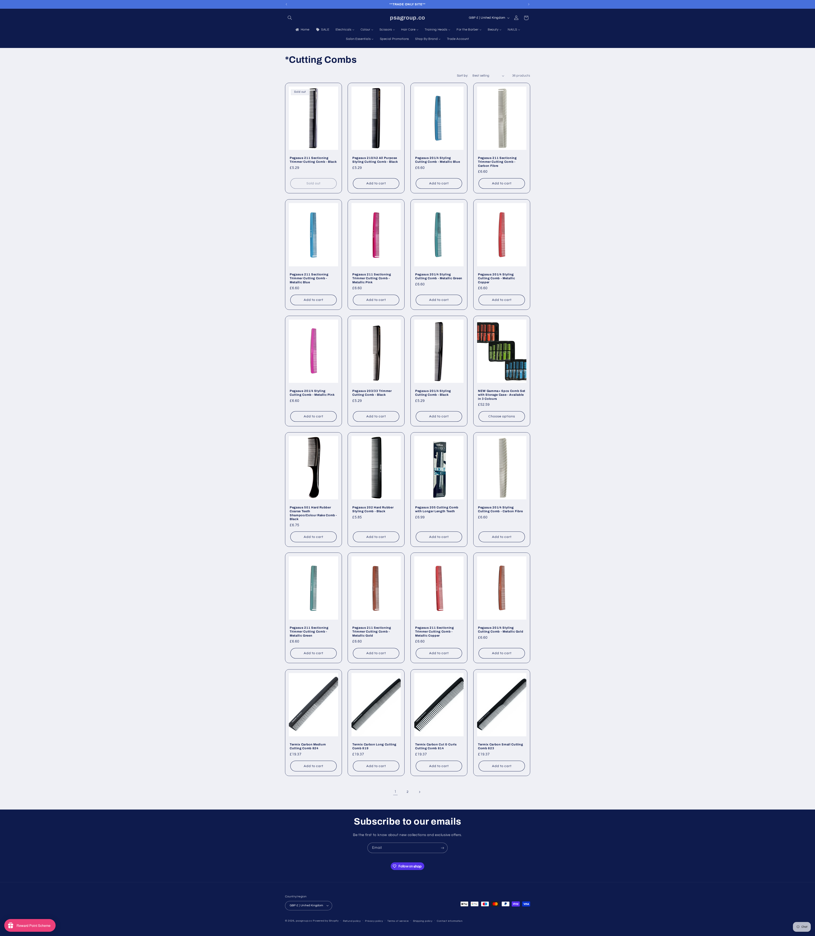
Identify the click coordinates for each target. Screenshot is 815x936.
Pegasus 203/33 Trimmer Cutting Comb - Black (372, 392)
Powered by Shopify (326, 921)
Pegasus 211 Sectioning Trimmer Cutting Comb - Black (313, 159)
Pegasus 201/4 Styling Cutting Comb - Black (433, 392)
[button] (290, 18)
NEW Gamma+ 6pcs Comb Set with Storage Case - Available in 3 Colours (501, 394)
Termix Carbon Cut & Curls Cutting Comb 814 (436, 746)
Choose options (501, 416)
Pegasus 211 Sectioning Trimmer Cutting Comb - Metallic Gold (371, 631)
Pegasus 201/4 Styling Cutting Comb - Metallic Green (438, 276)
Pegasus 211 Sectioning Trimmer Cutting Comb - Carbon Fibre (497, 161)
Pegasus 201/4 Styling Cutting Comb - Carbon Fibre (500, 509)
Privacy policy (374, 921)
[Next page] (419, 792)
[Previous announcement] (286, 4)
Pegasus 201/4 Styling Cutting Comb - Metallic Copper (496, 278)
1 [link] (395, 792)
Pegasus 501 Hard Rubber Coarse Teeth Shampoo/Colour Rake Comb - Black (313, 513)
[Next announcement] (528, 4)
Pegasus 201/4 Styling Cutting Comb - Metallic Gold (500, 629)
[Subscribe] (442, 848)
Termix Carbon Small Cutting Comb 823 (500, 746)
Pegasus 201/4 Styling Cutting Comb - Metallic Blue (437, 159)
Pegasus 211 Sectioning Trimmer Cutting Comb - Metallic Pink (371, 278)
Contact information (450, 921)
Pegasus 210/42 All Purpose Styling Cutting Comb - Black (375, 159)
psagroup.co (304, 921)
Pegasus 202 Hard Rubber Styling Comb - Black (372, 509)
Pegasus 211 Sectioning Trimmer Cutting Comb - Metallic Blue (309, 278)
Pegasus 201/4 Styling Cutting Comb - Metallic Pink (312, 392)
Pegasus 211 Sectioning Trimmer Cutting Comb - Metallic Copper (434, 631)
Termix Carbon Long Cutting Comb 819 (374, 746)
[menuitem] (302, 29)
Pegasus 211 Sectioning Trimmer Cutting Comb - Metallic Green (309, 631)
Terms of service (398, 921)
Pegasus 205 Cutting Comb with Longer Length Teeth (436, 509)
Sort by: (462, 75)
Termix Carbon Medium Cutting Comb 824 (308, 746)
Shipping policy (422, 921)
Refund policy (352, 921)
